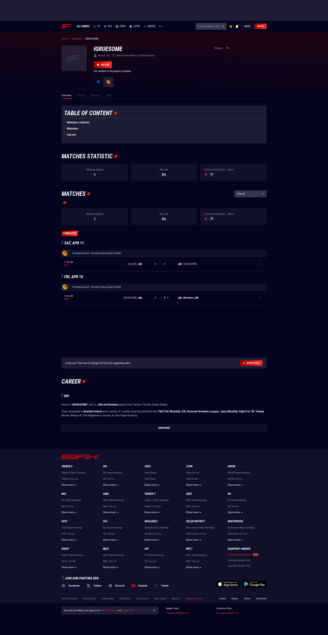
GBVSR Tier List (235, 479)
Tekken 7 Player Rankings (157, 500)
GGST (64, 521)
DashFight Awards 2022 (239, 566)
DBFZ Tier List (192, 506)
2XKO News (150, 479)
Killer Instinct (195, 521)
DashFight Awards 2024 (239, 555)
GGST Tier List (68, 534)
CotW (136, 26)
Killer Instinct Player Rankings (200, 527)
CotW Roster (192, 479)
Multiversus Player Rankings (241, 527)
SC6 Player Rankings (112, 527)
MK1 (64, 493)
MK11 (189, 548)
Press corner (160, 598)
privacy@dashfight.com (227, 613)
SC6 (105, 521)
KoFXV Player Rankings (72, 555)
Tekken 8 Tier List (70, 479)
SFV (147, 548)
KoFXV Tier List (69, 561)
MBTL (106, 548)
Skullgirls (151, 521)
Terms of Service (69, 598)
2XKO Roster (151, 473)
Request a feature (194, 598)
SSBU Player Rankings (113, 500)
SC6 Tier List (109, 534)
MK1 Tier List (68, 506)
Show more (68, 485)
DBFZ (189, 493)
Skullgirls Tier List (153, 534)
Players (234, 598)
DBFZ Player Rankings (196, 500)
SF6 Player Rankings (112, 473)
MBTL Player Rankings (113, 555)
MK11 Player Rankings (196, 555)
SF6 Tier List (108, 479)
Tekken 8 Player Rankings (74, 473)
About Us (176, 598)
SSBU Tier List (109, 506)
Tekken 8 (67, 466)
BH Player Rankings (237, 500)
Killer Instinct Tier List (196, 534)
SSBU (106, 493)
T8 (98, 26)
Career (71, 134)
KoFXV (65, 548)
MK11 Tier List (193, 561)
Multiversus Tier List (237, 534)
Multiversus (235, 521)
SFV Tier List (150, 561)
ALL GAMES (83, 26)
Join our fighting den (82, 578)
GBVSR (151, 26)
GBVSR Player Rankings (239, 473)
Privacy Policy (89, 598)
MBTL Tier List (109, 561)
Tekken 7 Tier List (153, 506)
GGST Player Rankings (72, 527)
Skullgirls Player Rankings (157, 527)
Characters (261, 598)
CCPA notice (125, 598)
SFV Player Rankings (154, 555)
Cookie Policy (107, 598)
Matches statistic (78, 122)
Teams (247, 598)
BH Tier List (233, 506)
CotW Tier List (192, 473)
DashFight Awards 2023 (239, 560)
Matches (72, 128)
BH (229, 493)
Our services (142, 598)
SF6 (110, 26)
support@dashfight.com (177, 613)
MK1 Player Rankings (71, 500)
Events (223, 598)
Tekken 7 (150, 493)
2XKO (123, 26)
